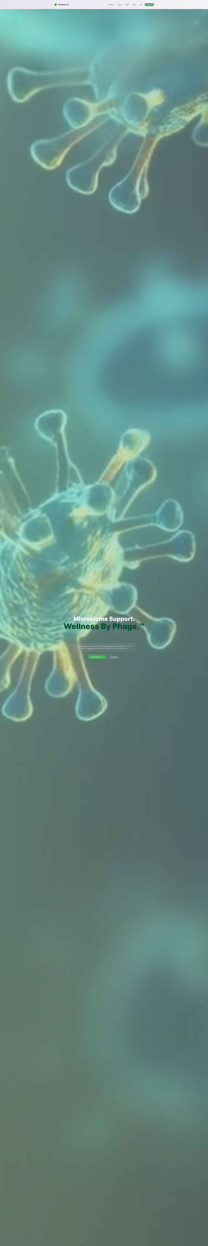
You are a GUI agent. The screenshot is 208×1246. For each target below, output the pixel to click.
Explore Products (96, 657)
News (127, 4)
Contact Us (149, 4)
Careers (119, 4)
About (134, 4)
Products (111, 4)
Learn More (113, 657)
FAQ (141, 4)
